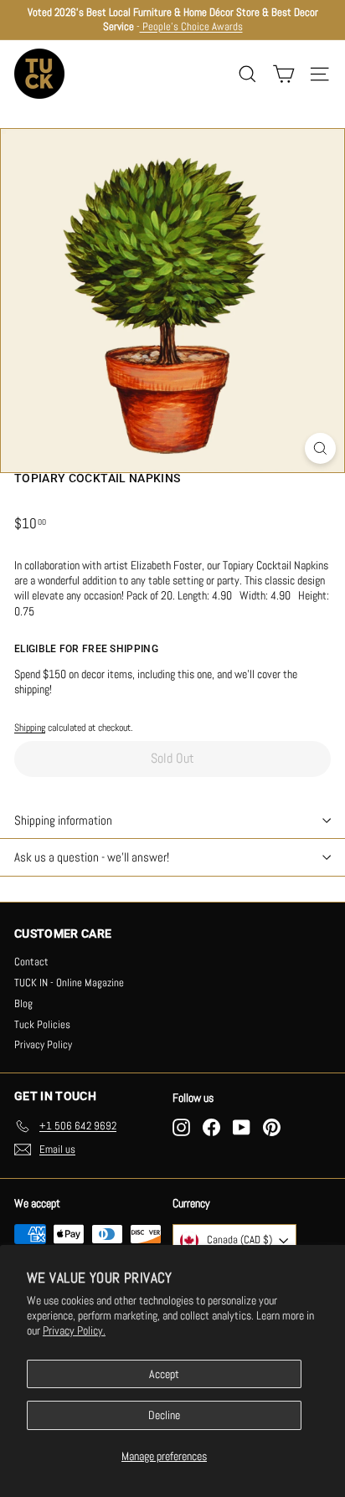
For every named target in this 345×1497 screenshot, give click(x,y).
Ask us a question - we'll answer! (91, 857)
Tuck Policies (42, 1024)
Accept (164, 1373)
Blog (23, 1003)
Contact (31, 961)
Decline (164, 1414)
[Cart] (283, 74)
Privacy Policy (43, 1044)
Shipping (29, 727)
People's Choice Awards (191, 26)
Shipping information (63, 820)
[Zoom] (320, 448)
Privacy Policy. (74, 1330)
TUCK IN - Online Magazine (69, 982)
